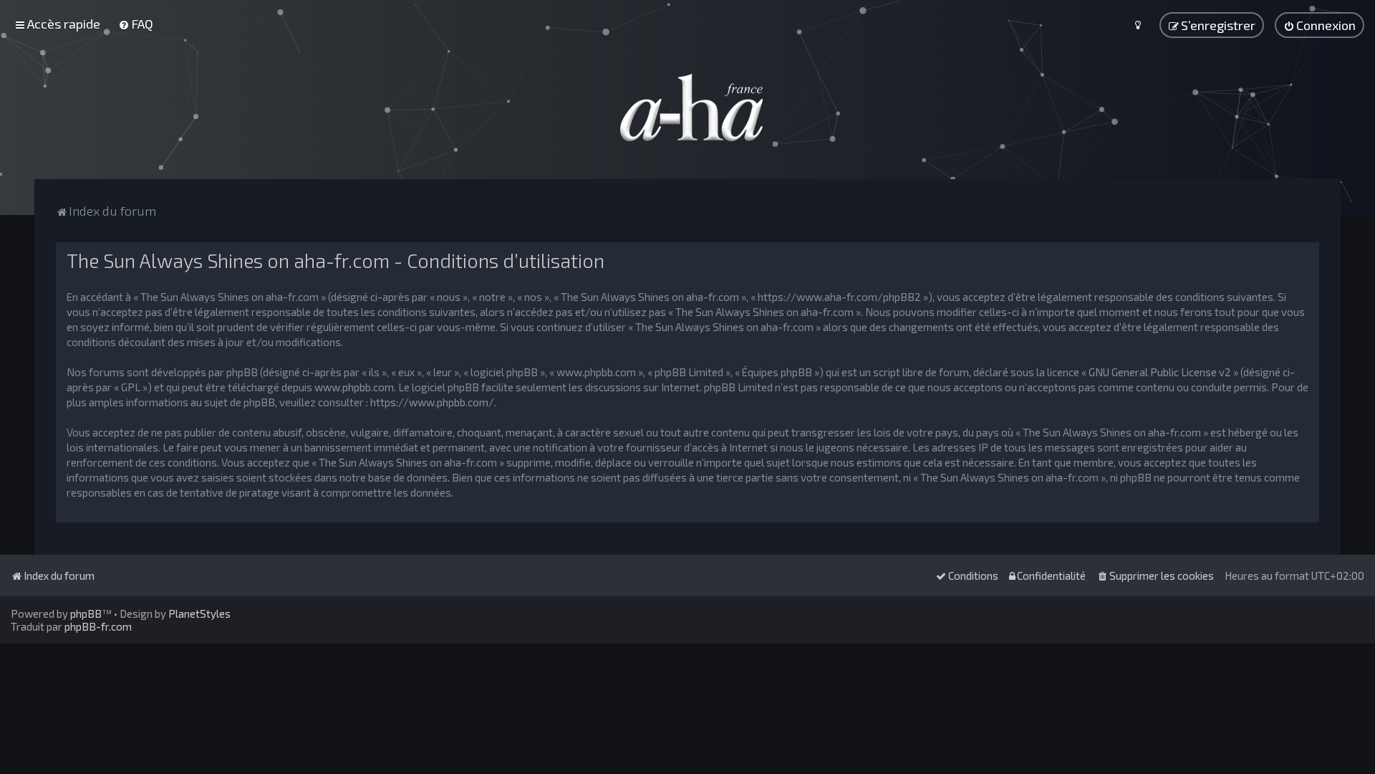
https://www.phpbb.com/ (432, 402)
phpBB (86, 613)
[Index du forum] (687, 107)
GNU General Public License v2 (1160, 372)
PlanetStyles (199, 613)
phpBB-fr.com (98, 626)
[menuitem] (136, 23)
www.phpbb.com (354, 387)
